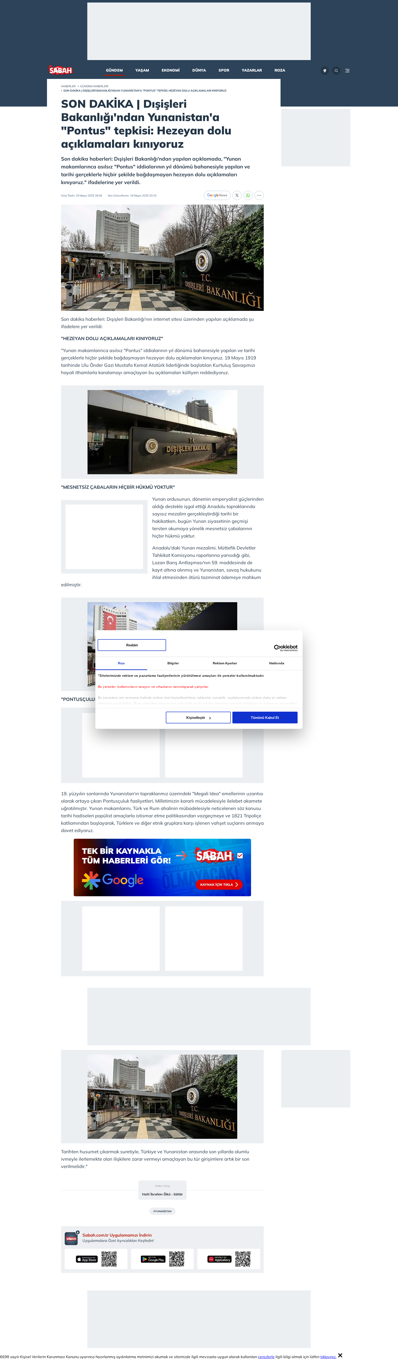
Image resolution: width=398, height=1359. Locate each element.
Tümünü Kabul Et (265, 718)
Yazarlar (252, 70)
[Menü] (347, 70)
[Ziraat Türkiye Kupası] (325, 71)
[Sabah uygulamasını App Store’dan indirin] (96, 1259)
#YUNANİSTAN (162, 1211)
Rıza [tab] (121, 663)
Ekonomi (171, 70)
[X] (237, 195)
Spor (224, 70)
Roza (280, 70)
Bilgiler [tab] (173, 663)
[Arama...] (336, 71)
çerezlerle (266, 1356)
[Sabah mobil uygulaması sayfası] (72, 1237)
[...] (259, 195)
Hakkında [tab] (276, 663)
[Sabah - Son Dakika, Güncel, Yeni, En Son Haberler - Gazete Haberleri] (60, 70)
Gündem (114, 70)
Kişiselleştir (195, 718)
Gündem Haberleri (94, 86)
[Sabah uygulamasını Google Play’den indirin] (162, 1259)
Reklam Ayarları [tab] (225, 663)
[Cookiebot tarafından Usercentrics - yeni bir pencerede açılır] (277, 648)
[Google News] (217, 195)
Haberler (68, 86)
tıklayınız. (328, 1356)
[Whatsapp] (248, 195)
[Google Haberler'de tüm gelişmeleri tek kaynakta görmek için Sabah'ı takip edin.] (162, 870)
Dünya (199, 70)
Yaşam (142, 70)
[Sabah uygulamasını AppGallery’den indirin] (228, 1259)
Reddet (132, 645)
